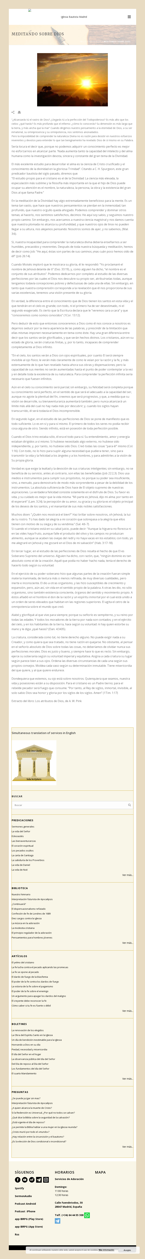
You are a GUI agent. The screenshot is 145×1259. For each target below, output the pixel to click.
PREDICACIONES (22, 820)
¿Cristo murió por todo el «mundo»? (30, 1131)
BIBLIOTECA (20, 888)
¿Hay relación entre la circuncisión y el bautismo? (38, 1136)
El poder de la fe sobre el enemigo (30, 991)
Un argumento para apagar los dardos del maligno (39, 996)
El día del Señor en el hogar (26, 1054)
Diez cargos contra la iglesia (27, 918)
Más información (106, 1250)
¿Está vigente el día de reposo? (28, 1122)
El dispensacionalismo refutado (29, 908)
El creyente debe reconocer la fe (29, 1000)
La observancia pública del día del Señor (33, 1059)
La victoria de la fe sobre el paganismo (32, 986)
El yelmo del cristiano (23, 962)
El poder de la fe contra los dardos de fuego (35, 981)
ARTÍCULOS (95, 41)
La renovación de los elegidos (28, 1030)
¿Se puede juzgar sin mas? (26, 1098)
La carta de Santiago (23, 855)
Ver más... (127, 875)
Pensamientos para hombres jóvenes (32, 937)
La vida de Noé (20, 869)
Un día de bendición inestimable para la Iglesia (37, 1039)
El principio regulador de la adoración (32, 932)
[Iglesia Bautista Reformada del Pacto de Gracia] (72, 17)
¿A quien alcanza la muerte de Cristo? (32, 1107)
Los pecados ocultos (23, 850)
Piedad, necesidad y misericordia (29, 1049)
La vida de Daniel (21, 865)
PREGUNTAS (20, 1092)
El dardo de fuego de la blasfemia (30, 976)
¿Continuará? (19, 904)
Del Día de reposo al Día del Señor (30, 1063)
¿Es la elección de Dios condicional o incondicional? (39, 1141)
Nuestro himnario (21, 894)
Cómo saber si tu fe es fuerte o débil (31, 1005)
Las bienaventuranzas (24, 841)
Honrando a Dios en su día (26, 1044)
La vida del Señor (21, 831)
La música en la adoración (26, 923)
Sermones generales (23, 826)
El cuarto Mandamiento (24, 1073)
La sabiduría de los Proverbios (28, 860)
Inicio (83, 41)
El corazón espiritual (22, 845)
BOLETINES (19, 1024)
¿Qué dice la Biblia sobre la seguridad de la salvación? (41, 1117)
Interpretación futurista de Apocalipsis (32, 899)
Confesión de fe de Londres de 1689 (31, 913)
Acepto (127, 1250)
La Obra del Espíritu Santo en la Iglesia (32, 1035)
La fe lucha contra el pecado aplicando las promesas (40, 967)
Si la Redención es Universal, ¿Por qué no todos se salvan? (43, 1112)
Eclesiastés (18, 836)
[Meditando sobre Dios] (72, 79)
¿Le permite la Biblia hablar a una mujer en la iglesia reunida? (44, 1127)
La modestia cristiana (23, 928)
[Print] (21, 112)
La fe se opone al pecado (25, 972)
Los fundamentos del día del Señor (30, 1068)
